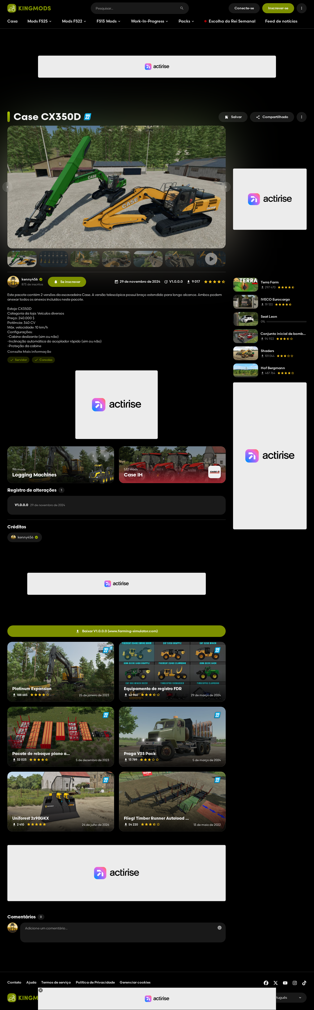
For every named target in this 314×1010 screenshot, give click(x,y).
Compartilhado (275, 117)
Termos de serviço (56, 982)
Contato (14, 982)
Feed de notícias (281, 21)
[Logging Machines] (101, 474)
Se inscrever (70, 282)
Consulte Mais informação (29, 352)
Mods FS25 (37, 21)
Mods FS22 (72, 21)
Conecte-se (244, 8)
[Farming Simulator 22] (87, 117)
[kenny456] (13, 282)
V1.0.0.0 (40, 505)
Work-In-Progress (147, 21)
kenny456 (30, 279)
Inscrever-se (278, 8)
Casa (12, 21)
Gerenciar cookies (135, 982)
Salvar (236, 117)
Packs (184, 21)
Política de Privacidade (95, 982)
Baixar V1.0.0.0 (120, 631)
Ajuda (31, 982)
